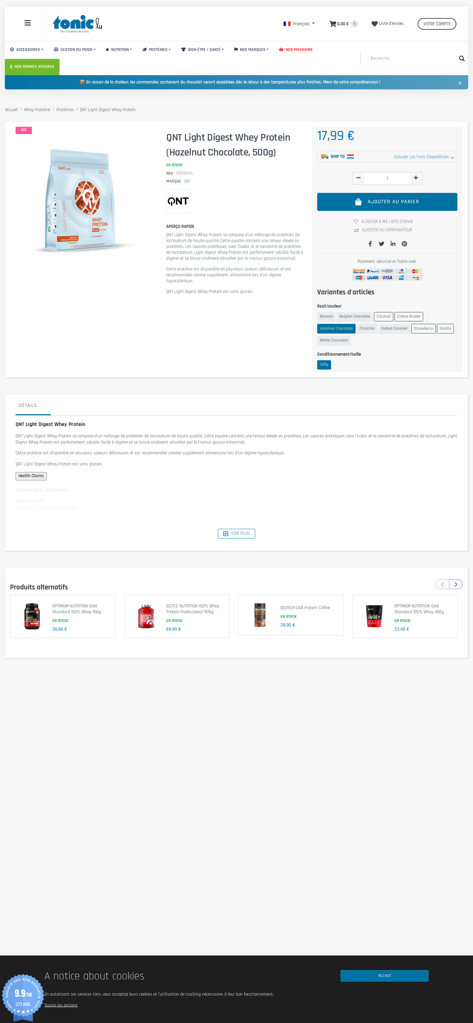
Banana (326, 316)
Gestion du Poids (76, 49)
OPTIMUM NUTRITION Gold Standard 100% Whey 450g (419, 609)
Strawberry (423, 328)
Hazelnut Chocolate (336, 328)
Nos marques (252, 49)
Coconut (384, 316)
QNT (187, 181)
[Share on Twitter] (381, 244)
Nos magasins (299, 49)
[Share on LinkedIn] (393, 244)
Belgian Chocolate (354, 316)
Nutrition (119, 49)
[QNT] (178, 201)
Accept (384, 975)
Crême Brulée (408, 316)
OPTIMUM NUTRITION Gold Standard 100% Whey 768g (76, 609)
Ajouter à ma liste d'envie (387, 221)
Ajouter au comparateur (387, 230)
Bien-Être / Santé (204, 49)
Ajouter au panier (393, 201)
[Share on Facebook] (370, 244)
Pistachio (367, 328)
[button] (299, 24)
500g (324, 364)
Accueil (11, 110)
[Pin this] (404, 244)
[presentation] (442, 584)
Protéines (158, 49)
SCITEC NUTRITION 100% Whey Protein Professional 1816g (192, 609)
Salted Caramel (394, 328)
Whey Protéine (37, 110)
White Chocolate (334, 340)
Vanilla (445, 328)
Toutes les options (61, 1005)
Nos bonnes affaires (34, 66)
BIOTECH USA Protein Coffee (305, 608)
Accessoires (27, 49)
